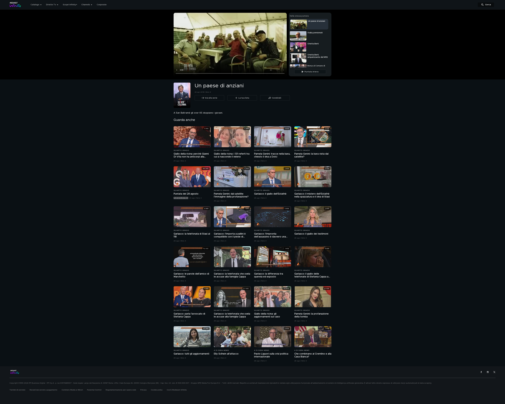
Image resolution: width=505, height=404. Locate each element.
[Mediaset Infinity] (15, 4)
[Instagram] (488, 372)
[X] (494, 372)
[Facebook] (481, 372)
